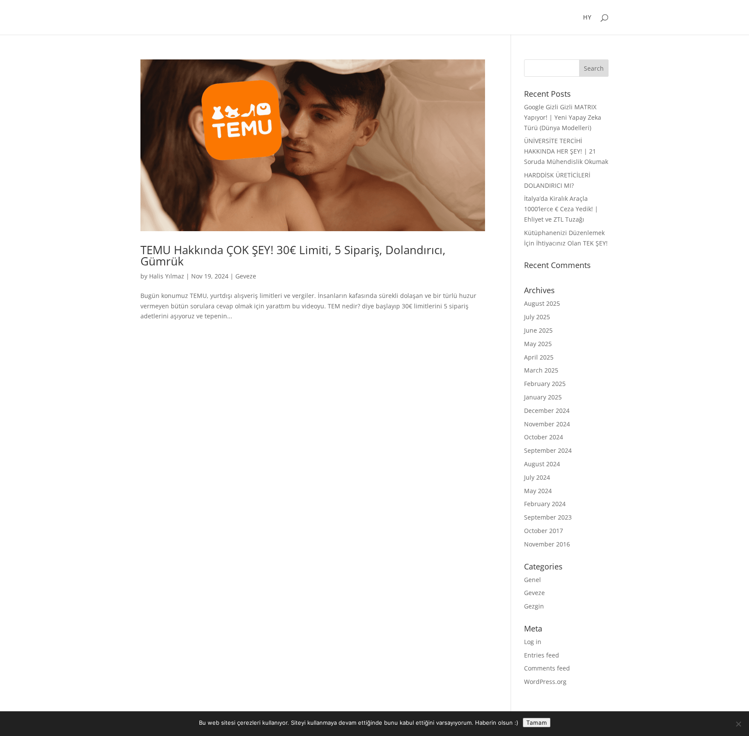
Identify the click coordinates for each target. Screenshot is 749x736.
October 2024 (543, 437)
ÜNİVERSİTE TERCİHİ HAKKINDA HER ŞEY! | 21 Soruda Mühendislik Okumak (566, 151)
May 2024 (538, 491)
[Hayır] (738, 724)
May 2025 (538, 344)
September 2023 (548, 517)
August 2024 (542, 464)
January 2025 (543, 397)
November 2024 (547, 424)
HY (587, 17)
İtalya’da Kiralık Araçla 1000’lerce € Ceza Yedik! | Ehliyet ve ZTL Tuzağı (561, 208)
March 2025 (541, 370)
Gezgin (534, 606)
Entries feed (541, 655)
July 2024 (537, 477)
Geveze (245, 276)
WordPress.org (545, 681)
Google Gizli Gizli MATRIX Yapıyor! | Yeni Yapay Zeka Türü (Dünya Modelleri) (562, 117)
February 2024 (545, 504)
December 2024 (547, 410)
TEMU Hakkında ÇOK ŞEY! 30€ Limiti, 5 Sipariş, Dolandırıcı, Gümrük (293, 255)
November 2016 (547, 544)
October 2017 (543, 531)
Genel (532, 580)
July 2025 (537, 317)
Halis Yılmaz (166, 276)
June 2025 (538, 330)
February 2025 (545, 383)
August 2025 (542, 303)
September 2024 (548, 450)
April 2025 (539, 357)
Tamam (536, 722)
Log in (532, 642)
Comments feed (547, 668)
